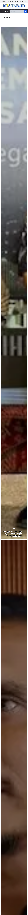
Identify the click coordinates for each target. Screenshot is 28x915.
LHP (14, 528)
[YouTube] (25, 1)
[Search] (25, 11)
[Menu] (2, 11)
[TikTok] (23, 1)
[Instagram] (20, 1)
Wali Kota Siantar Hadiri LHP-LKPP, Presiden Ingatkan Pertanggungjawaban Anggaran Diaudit (14, 534)
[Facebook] (17, 1)
